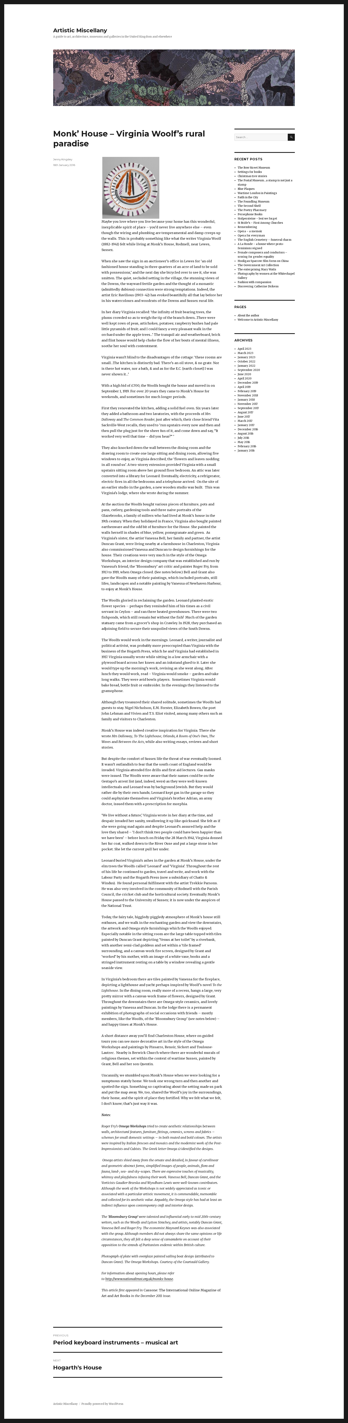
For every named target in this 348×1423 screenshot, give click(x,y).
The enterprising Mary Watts (257, 269)
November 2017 (248, 404)
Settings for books (250, 172)
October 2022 (246, 361)
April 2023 (244, 349)
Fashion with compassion (254, 282)
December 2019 (248, 382)
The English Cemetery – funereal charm (264, 240)
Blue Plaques (246, 189)
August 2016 (245, 433)
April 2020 (245, 378)
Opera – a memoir (250, 231)
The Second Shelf (249, 206)
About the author (248, 315)
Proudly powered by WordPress (102, 1404)
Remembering (247, 227)
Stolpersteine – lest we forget (257, 218)
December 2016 (248, 429)
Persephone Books (250, 214)
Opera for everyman (251, 235)
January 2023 (246, 357)
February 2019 (247, 391)
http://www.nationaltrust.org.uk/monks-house (139, 1279)
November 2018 (248, 395)
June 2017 (244, 416)
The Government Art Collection (258, 265)
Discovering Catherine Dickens (258, 286)
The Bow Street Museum (254, 167)
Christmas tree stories (252, 176)
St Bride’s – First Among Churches (260, 223)
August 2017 (245, 412)
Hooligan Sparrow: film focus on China (263, 261)
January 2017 (246, 425)
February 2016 (247, 446)
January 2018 (246, 399)
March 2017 (245, 421)
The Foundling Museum (253, 201)
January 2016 (246, 450)
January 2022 (246, 366)
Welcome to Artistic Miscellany (258, 319)
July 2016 (243, 438)
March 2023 (245, 353)
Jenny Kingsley (62, 159)
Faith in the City (248, 197)
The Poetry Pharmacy (252, 210)
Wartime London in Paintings (257, 193)
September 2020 (249, 370)
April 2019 (244, 387)
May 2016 (244, 442)
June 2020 (244, 374)
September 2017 (248, 408)
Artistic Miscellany (80, 30)
